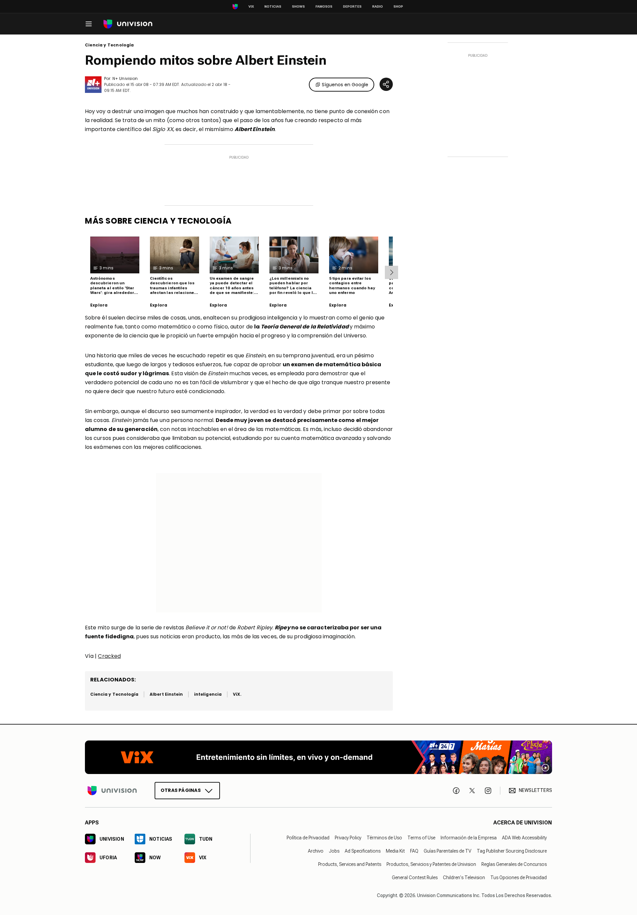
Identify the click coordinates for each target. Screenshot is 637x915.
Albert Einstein (166, 694)
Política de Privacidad (308, 837)
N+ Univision (125, 78)
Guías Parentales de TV (447, 851)
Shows (298, 6)
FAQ (414, 851)
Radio (377, 6)
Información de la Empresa (469, 837)
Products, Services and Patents (349, 864)
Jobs (334, 851)
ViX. (237, 694)
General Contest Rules (415, 877)
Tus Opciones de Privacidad (518, 877)
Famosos (324, 6)
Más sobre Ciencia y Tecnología (158, 220)
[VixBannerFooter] (318, 757)
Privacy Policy (348, 837)
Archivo (315, 851)
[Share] (386, 84)
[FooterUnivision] (112, 790)
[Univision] (128, 24)
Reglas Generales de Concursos (514, 864)
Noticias (272, 6)
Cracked (109, 656)
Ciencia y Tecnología (109, 45)
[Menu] (89, 24)
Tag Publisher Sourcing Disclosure (512, 851)
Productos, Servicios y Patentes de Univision (431, 864)
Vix (251, 6)
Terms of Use (421, 837)
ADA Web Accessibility (524, 837)
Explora (98, 305)
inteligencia (208, 694)
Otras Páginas (181, 790)
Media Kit (395, 851)
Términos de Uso (384, 837)
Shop (398, 6)
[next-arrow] (391, 272)
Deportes (352, 6)
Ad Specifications (363, 851)
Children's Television (464, 877)
